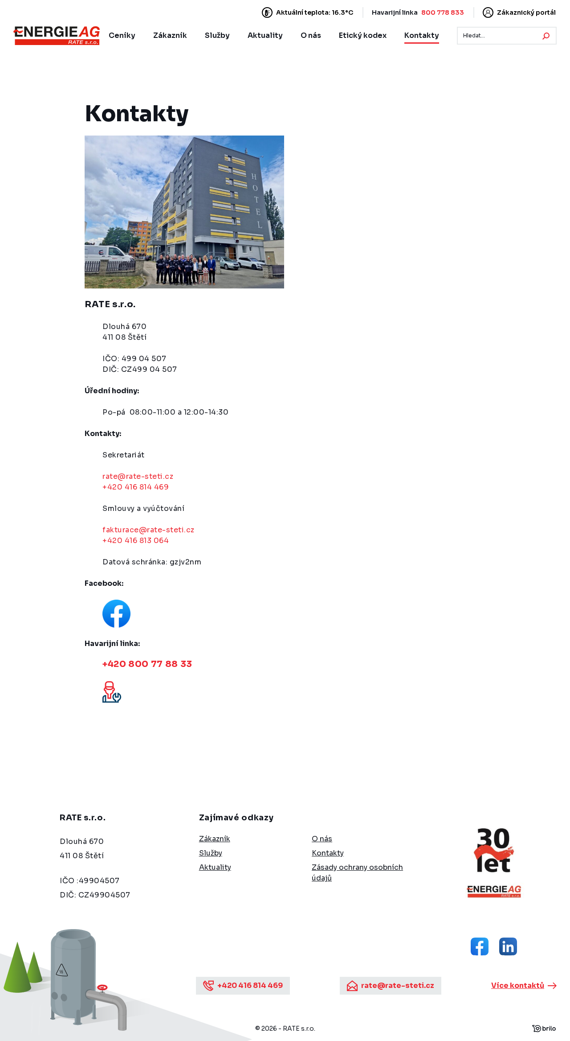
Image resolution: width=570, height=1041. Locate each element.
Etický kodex (363, 35)
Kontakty (421, 35)
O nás (311, 35)
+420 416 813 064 (135, 540)
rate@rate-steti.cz (137, 476)
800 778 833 (442, 12)
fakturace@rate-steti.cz (148, 530)
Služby (217, 35)
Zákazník (170, 35)
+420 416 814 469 (135, 487)
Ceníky (122, 35)
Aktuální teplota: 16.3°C (314, 12)
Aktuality (265, 35)
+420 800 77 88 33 (147, 664)
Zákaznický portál (526, 12)
